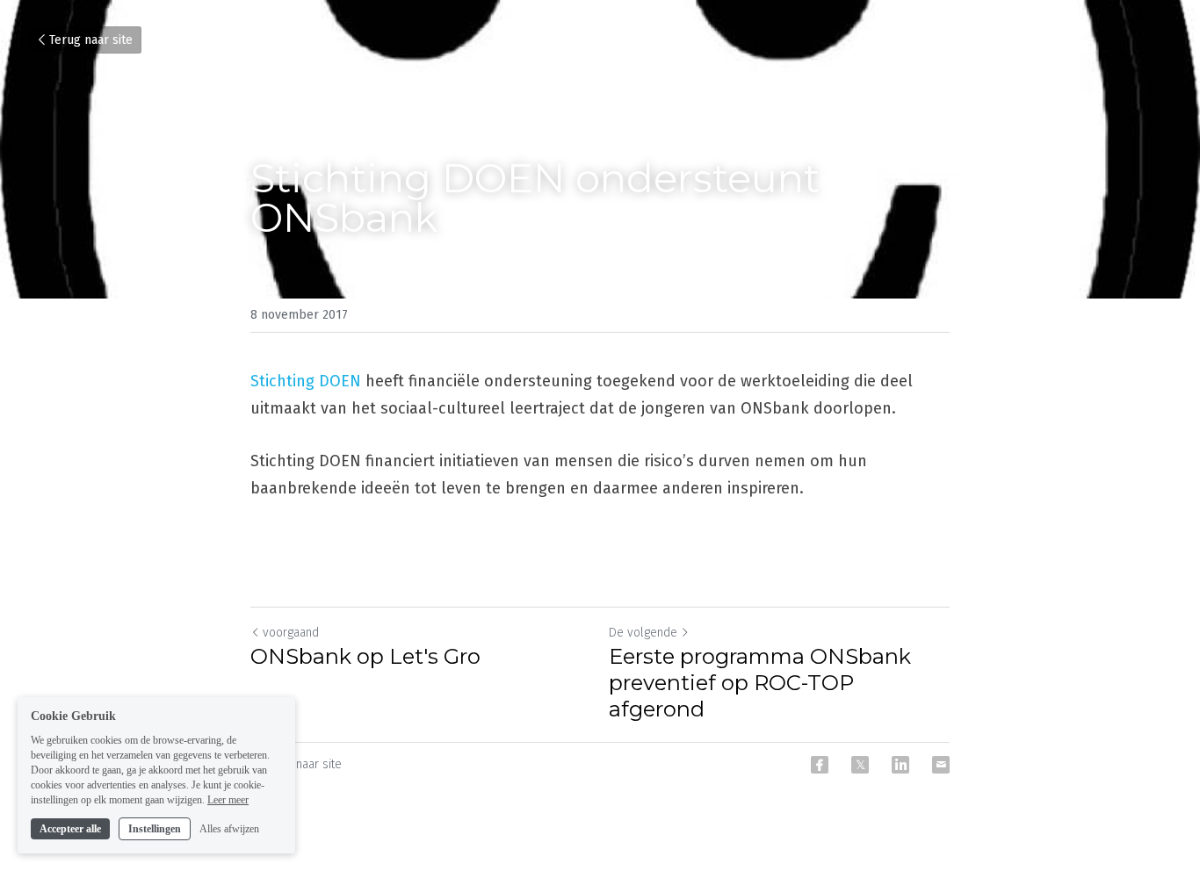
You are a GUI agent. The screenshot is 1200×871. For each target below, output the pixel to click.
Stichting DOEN (305, 381)
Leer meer (228, 799)
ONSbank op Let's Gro (365, 656)
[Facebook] (819, 765)
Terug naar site (91, 39)
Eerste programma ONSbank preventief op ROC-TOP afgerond (760, 683)
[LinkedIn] (900, 765)
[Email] (941, 765)
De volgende (643, 632)
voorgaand (291, 632)
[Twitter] (860, 765)
